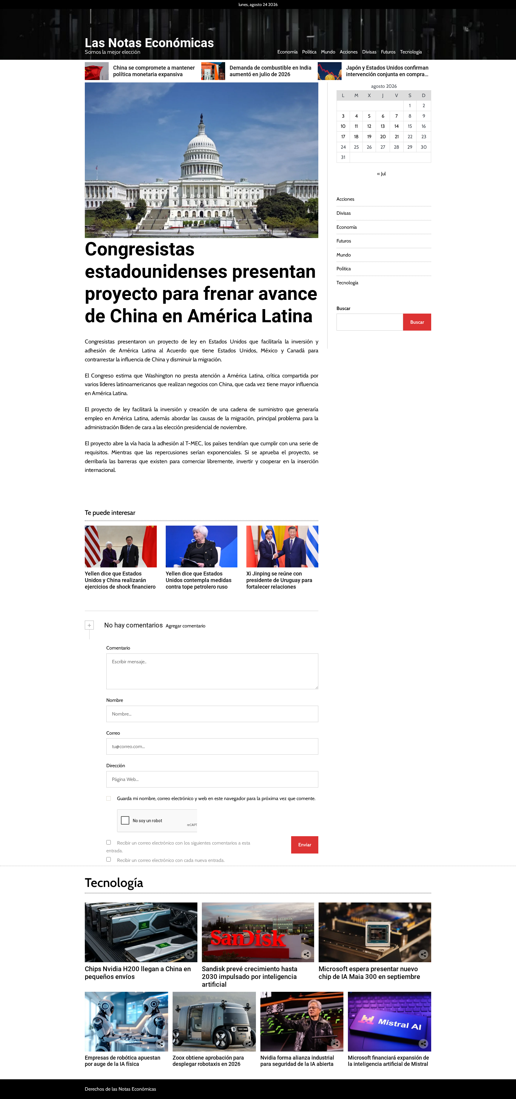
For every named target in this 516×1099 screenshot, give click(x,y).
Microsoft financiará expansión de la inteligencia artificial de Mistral (388, 1061)
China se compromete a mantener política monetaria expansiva (154, 71)
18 (356, 136)
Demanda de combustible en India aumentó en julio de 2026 (270, 71)
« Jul (381, 173)
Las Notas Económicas (149, 43)
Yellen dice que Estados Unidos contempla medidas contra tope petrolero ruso (198, 580)
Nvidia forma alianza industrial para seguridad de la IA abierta (297, 1061)
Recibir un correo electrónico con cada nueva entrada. (171, 860)
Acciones (349, 52)
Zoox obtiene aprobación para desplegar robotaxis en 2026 (208, 1061)
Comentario (118, 648)
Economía (287, 52)
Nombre (114, 700)
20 (383, 136)
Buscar (343, 308)
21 (397, 136)
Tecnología (411, 52)
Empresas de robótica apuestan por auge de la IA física (122, 1061)
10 (343, 126)
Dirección (115, 765)
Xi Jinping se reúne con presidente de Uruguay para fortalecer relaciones (279, 580)
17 (343, 136)
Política (309, 52)
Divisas (369, 52)
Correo (113, 733)
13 (383, 126)
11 (356, 126)
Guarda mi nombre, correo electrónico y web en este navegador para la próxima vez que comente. (216, 798)
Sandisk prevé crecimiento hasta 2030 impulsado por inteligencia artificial (249, 977)
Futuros (388, 52)
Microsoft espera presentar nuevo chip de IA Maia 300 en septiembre (369, 972)
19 (369, 136)
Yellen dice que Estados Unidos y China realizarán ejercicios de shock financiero (120, 580)
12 (369, 126)
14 (396, 126)
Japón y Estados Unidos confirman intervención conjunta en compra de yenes (387, 74)
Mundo (328, 52)
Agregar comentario (185, 626)
